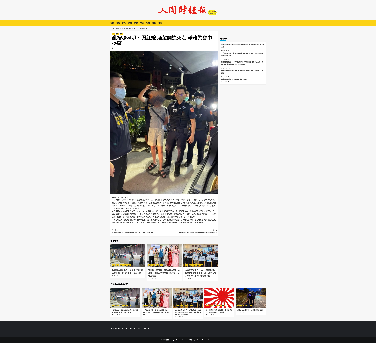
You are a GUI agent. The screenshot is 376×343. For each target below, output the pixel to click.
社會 (118, 23)
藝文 (154, 23)
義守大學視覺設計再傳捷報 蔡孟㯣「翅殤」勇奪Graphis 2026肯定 (242, 72)
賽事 (160, 23)
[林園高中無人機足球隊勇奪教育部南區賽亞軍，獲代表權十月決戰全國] (127, 255)
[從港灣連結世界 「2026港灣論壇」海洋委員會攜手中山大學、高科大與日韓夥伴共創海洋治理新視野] (200, 255)
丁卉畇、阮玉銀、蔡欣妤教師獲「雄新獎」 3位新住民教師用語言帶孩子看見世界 (164, 273)
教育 (148, 23)
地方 (142, 23)
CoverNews (201, 340)
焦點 (117, 33)
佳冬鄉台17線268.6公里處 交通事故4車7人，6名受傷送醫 (132, 231)
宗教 (124, 23)
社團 (112, 23)
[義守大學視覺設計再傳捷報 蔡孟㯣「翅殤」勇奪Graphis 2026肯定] (219, 298)
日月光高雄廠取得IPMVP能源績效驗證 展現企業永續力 (198, 231)
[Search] (264, 22)
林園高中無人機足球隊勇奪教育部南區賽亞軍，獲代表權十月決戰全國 (242, 46)
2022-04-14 (117, 48)
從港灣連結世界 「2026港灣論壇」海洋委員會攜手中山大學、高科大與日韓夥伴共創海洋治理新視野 (200, 273)
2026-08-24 (116, 275)
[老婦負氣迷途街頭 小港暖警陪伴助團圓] (251, 298)
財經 (136, 23)
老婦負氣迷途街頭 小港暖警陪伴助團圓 (234, 79)
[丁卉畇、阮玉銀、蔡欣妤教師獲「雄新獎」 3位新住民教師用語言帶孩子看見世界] (164, 255)
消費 (130, 23)
